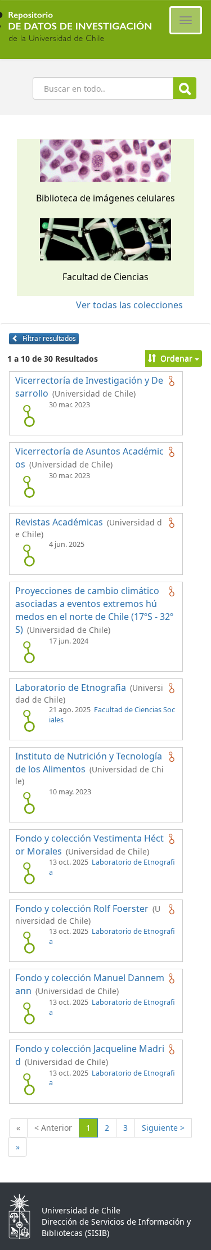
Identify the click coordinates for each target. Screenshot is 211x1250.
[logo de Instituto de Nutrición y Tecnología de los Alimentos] (28, 802)
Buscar (184, 88)
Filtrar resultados (48, 338)
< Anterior (53, 1127)
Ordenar (176, 358)
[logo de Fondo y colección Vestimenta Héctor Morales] (28, 873)
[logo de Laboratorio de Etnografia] (28, 720)
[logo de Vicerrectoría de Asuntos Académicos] (28, 486)
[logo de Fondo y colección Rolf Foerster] (28, 942)
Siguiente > (163, 1127)
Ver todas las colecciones (129, 305)
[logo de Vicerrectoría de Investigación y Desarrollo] (28, 415)
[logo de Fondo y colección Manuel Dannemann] (28, 1013)
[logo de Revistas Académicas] (28, 555)
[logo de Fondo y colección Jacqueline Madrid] (28, 1084)
